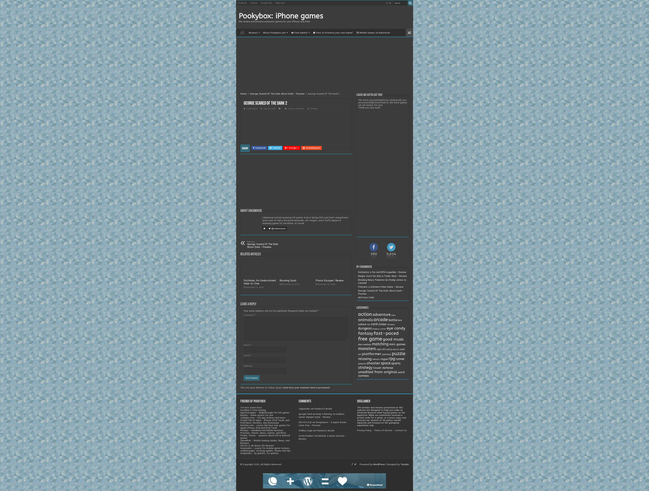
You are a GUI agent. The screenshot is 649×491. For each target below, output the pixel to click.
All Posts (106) (366, 297)
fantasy (365, 333)
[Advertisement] (324, 65)
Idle (360, 344)
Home (242, 32)
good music (393, 339)
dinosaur (391, 324)
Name (247, 345)
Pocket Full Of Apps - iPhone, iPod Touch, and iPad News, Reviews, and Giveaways (264, 421)
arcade (381, 319)
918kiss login (306, 430)
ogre (379, 349)
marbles (366, 344)
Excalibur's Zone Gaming (253, 410)
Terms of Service (383, 430)
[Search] (410, 3)
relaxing (364, 359)
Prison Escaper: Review (330, 280)
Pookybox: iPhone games (281, 16)
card (374, 324)
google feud (305, 414)
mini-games (397, 344)
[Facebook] (387, 3)
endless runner (379, 329)
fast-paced (386, 333)
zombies (363, 375)
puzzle (398, 353)
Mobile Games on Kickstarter (375, 32)
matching (380, 344)
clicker (382, 324)
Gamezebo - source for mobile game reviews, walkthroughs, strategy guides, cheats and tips (265, 449)
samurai (362, 364)
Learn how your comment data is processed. (306, 387)
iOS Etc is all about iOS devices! (257, 445)
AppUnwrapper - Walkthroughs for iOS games (265, 412)
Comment (250, 315)
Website (248, 366)
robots (376, 359)
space (386, 363)
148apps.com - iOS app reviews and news (262, 417)
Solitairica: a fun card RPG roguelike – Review (382, 272)
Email (247, 355)
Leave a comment (296, 109)
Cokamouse (252, 109)
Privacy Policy (364, 430)
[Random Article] (409, 33)
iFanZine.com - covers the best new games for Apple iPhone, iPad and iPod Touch (265, 426)
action (365, 314)
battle (393, 320)
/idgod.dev (304, 408)
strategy (365, 367)
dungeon (365, 328)
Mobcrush (280, 3)
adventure (382, 314)
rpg (392, 358)
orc (384, 349)
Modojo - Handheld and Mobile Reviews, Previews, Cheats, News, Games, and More (263, 431)
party (389, 349)
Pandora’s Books (323, 408)
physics (396, 349)
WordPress (379, 464)
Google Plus (266, 3)
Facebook (242, 3)
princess (386, 354)
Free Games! (301, 32)
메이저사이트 (305, 422)
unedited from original (377, 372)
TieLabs (405, 464)
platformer (371, 354)
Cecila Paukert (306, 436)
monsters (367, 348)
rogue (384, 359)
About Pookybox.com (274, 32)
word (401, 372)
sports (395, 363)
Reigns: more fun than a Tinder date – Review (382, 276)
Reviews (253, 32)
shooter (373, 363)
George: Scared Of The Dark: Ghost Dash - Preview (277, 93)
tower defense (383, 368)
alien (393, 315)
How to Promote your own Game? (334, 32)
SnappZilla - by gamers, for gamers (259, 453)
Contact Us (401, 430)
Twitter (253, 3)
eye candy (396, 328)
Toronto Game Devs (251, 407)
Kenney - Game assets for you (256, 415)
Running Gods (288, 280)
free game (370, 339)
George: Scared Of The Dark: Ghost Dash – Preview (263, 245)
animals (365, 320)
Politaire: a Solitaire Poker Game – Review (380, 287)
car (368, 324)
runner (400, 359)
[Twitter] (390, 3)
